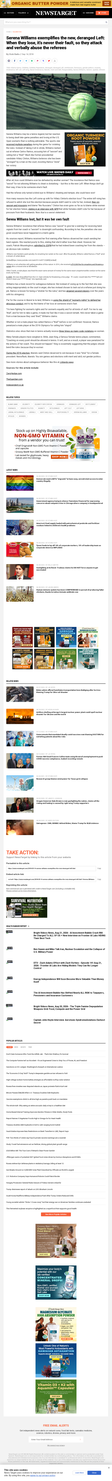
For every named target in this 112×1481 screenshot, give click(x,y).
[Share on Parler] (38, 60)
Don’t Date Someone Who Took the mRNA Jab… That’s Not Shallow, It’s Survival (37, 1054)
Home (8, 32)
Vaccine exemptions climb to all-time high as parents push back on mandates (36, 1099)
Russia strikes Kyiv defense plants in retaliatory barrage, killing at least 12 (35, 1163)
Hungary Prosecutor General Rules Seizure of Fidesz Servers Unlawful (33, 1183)
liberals (47, 70)
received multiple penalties (19, 144)
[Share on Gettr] (49, 60)
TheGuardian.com (14, 379)
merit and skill (56, 70)
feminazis (78, 68)
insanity (97, 68)
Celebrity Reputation (36, 68)
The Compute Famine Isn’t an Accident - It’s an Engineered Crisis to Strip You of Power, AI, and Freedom (46, 1060)
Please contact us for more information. (21, 891)
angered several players (77, 291)
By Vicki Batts (13, 54)
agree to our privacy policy (42, 1475)
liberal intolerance (36, 70)
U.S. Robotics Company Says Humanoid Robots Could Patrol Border (33, 1176)
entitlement (68, 68)
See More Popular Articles (56, 1214)
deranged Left (58, 68)
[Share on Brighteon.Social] (9, 60)
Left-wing (25, 70)
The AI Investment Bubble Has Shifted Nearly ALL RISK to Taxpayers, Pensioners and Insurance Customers (69, 994)
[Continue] (80, 1439)
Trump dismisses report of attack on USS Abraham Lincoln (29, 1189)
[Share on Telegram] (26, 60)
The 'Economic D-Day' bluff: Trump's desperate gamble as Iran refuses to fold (36, 1073)
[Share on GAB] (32, 60)
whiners (102, 70)
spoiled (95, 70)
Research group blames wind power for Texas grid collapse (62, 779)
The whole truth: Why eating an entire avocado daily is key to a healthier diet (35, 1106)
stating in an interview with (43, 209)
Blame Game (16, 68)
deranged (48, 68)
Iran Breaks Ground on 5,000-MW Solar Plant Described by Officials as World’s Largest (40, 1170)
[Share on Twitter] (20, 60)
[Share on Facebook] (15, 60)
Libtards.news (66, 362)
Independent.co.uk (15, 385)
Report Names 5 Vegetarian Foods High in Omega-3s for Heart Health (33, 1118)
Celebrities (17, 32)
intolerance (10, 70)
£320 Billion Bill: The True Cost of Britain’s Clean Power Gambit (30, 1151)
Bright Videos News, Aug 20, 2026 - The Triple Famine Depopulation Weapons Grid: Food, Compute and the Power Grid (68, 1007)
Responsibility (67, 70)
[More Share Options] (55, 60)
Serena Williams (79, 70)
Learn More (79, 1473)
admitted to (42, 245)
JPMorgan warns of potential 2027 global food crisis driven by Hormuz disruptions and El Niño (43, 1157)
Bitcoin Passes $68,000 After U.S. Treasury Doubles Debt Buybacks (32, 1093)
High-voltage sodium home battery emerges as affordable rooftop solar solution (38, 1080)
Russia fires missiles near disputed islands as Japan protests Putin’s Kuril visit (36, 1086)
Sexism (89, 70)
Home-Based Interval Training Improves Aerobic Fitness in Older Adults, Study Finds (39, 1112)
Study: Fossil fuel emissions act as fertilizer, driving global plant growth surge (36, 1144)
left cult (18, 70)
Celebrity (25, 68)
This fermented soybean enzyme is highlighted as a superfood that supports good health (41, 1209)
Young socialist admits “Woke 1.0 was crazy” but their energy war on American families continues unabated (48, 1202)
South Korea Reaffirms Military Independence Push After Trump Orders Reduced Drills (39, 1196)
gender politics (88, 68)
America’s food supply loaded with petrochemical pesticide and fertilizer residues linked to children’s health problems (68, 524)
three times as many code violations (76, 331)
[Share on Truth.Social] (43, 60)
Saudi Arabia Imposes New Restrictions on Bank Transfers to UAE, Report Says (37, 1131)
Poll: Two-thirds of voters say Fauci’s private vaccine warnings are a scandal (36, 1138)
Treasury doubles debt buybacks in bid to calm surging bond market (33, 1125)
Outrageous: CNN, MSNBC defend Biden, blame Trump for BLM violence (67, 823)
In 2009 (9, 277)
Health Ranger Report (16, 926)
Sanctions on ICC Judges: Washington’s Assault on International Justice (34, 1067)
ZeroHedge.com (14, 373)
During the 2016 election (18, 353)
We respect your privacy (56, 1445)
